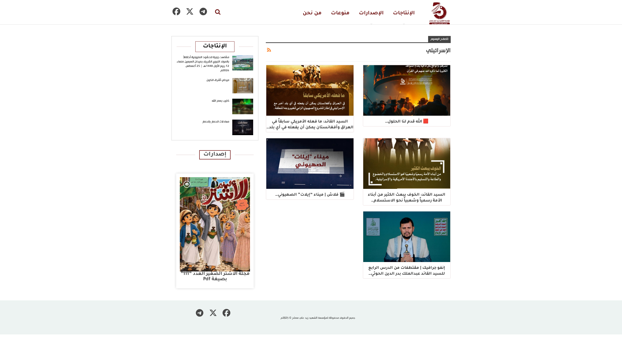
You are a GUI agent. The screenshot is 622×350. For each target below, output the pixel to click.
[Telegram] (203, 11)
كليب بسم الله (220, 101)
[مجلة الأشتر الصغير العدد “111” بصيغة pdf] (215, 224)
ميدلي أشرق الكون (218, 80)
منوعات (340, 13)
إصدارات (214, 155)
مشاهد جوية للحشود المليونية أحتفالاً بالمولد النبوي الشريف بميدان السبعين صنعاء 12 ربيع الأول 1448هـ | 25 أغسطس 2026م (203, 64)
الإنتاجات (404, 13)
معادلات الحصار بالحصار (215, 121)
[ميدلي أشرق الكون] (242, 86)
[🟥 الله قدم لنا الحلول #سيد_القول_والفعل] (406, 90)
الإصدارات (371, 13)
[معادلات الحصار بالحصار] (242, 127)
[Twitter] (190, 11)
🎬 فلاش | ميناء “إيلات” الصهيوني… (310, 195)
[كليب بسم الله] (242, 106)
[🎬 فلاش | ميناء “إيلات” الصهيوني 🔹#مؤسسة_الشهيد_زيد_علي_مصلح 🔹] (309, 163)
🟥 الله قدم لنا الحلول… (406, 122)
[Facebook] (176, 11)
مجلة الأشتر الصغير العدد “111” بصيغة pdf (215, 276)
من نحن (312, 13)
